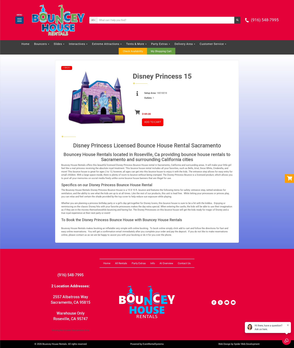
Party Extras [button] (159, 44)
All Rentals (121, 263)
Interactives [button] (77, 44)
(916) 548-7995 (265, 20)
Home (25, 44)
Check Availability (133, 51)
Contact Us (184, 263)
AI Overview (166, 263)
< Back (66, 68)
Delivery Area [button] (184, 44)
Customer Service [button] (212, 44)
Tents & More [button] (135, 44)
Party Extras (139, 263)
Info (152, 263)
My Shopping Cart (161, 51)
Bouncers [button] (41, 44)
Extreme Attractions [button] (106, 44)
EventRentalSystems (153, 344)
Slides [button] (58, 44)
